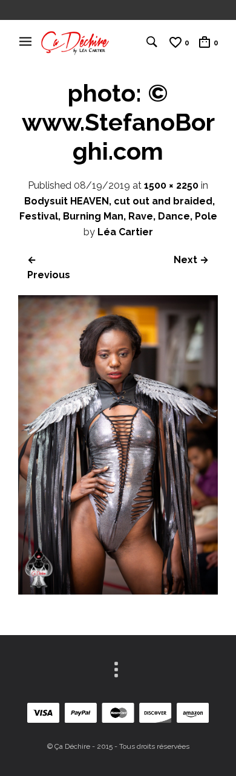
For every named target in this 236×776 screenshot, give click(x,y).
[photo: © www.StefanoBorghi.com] (118, 591)
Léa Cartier (125, 232)
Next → (191, 260)
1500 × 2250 (171, 185)
